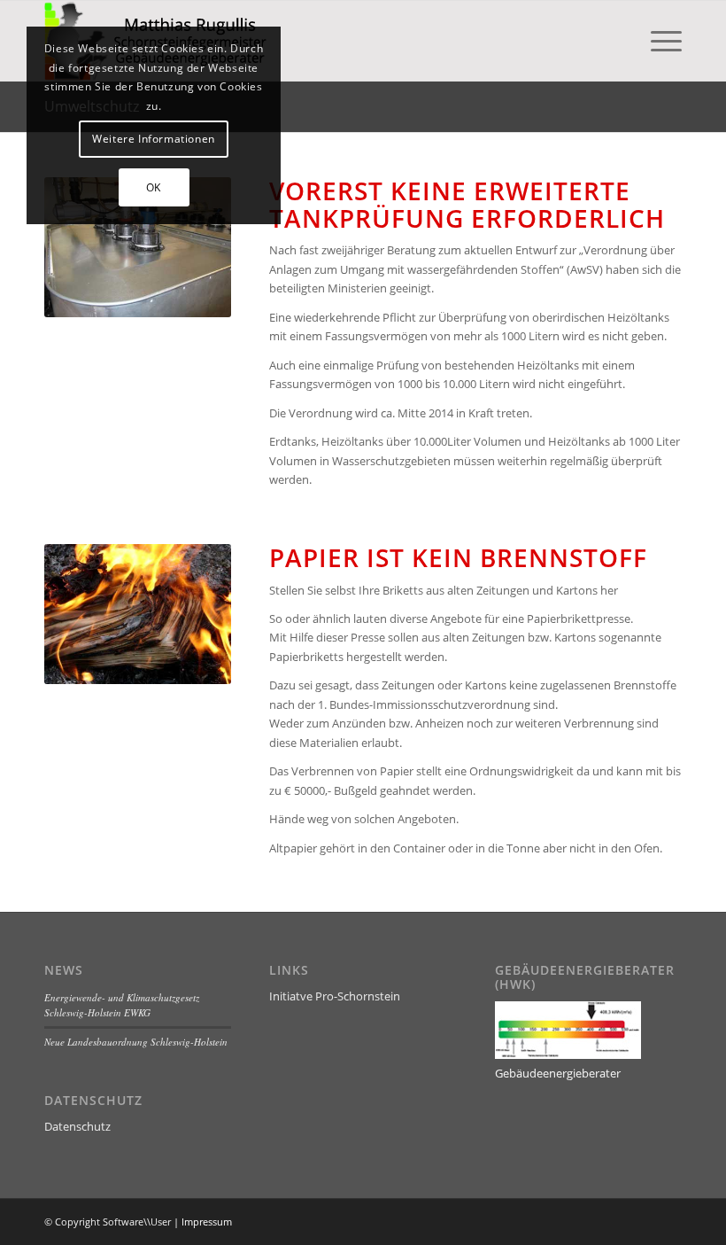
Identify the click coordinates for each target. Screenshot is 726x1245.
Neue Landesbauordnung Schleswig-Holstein (136, 1041)
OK (153, 187)
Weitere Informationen (153, 138)
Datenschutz (77, 1126)
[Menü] (657, 41)
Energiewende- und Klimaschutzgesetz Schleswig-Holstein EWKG (121, 1005)
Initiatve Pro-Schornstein (334, 996)
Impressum (207, 1221)
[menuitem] (657, 41)
